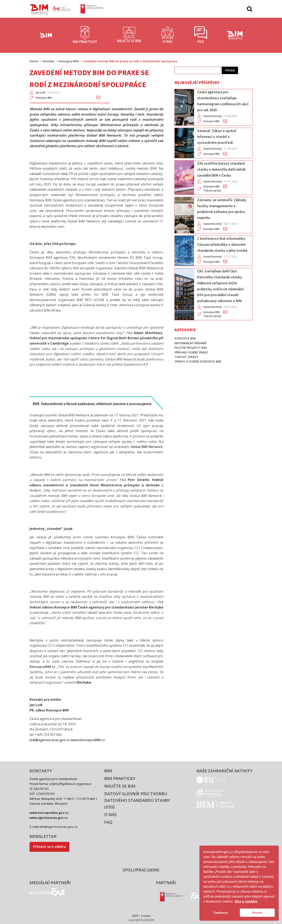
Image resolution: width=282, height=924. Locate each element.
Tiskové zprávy (212, 190)
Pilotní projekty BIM (190, 348)
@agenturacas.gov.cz (61, 827)
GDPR (135, 916)
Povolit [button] (257, 912)
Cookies (145, 916)
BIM (108, 771)
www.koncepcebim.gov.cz (49, 813)
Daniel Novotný (212, 116)
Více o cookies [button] (246, 901)
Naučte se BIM (119, 786)
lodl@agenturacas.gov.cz (50, 740)
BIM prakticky (119, 778)
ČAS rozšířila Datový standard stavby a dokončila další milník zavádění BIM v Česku (221, 169)
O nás (110, 814)
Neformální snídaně (190, 343)
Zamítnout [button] (221, 912)
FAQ (108, 822)
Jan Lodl (40, 92)
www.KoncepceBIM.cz (87, 740)
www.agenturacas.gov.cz (49, 817)
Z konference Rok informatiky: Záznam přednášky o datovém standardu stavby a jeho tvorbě (222, 244)
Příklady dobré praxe (191, 352)
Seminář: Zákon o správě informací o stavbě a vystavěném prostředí (216, 136)
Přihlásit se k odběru (49, 846)
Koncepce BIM (44, 97)
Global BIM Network (146, 446)
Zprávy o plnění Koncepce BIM (197, 361)
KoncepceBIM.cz (42, 666)
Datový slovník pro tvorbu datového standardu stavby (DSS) (137, 800)
